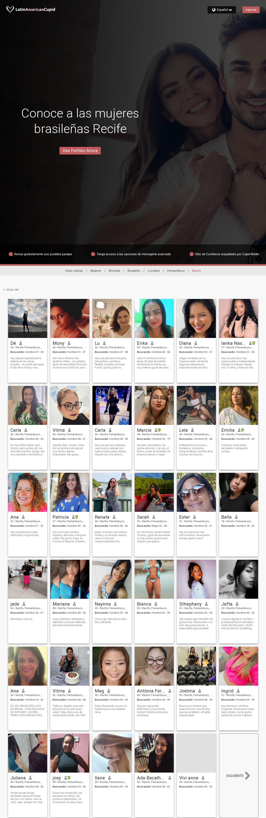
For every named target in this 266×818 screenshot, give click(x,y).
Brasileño (134, 271)
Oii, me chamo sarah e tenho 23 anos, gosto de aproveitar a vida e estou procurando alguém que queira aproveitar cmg (153, 536)
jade (14, 604)
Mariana (61, 604)
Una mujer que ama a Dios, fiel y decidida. (111, 620)
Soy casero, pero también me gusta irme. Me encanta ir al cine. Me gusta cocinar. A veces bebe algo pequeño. (196, 623)
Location (154, 271)
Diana (185, 343)
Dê (13, 343)
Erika (142, 343)
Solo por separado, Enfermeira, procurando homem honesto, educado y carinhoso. (152, 710)
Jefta (227, 604)
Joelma (187, 691)
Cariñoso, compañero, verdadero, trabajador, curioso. (234, 448)
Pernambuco (176, 271)
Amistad (114, 271)
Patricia (61, 517)
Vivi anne (188, 777)
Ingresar (251, 10)
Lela (183, 430)
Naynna (103, 604)
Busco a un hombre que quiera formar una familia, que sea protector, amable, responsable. (194, 710)
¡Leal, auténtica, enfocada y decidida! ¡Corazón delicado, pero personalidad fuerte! (69, 622)
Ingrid (227, 691)
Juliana (18, 777)
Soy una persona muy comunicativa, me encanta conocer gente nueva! (194, 535)
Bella (226, 517)
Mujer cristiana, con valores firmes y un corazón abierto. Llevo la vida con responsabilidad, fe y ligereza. (111, 536)
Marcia (144, 430)
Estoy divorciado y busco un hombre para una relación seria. (111, 709)
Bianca (144, 604)
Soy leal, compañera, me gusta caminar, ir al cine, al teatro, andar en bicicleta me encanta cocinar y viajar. (153, 450)
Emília (228, 430)
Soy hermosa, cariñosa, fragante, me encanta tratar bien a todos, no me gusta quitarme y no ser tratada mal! (237, 710)
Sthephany (190, 604)
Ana (14, 517)
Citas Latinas (74, 271)
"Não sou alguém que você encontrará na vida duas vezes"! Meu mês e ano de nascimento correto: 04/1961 (69, 710)
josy (57, 777)
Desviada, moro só (21, 619)
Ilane (100, 777)
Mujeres (95, 271)
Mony (58, 343)
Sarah (143, 517)
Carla (15, 430)
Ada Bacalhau (151, 777)
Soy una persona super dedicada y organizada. (24, 533)
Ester (184, 517)
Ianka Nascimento (233, 343)
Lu (97, 343)
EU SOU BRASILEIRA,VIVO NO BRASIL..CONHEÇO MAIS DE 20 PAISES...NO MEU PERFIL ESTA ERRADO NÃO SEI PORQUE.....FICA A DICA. (27, 710)
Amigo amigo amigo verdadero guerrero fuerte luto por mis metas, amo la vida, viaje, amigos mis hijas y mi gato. (27, 797)
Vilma (59, 430)
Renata (102, 517)
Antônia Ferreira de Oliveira (151, 691)
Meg (99, 691)
